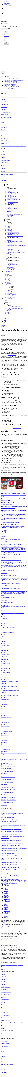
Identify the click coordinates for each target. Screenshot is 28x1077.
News (5, 320)
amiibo (8, 253)
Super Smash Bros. (5, 119)
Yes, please (9, 938)
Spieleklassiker (10, 267)
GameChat (9, 229)
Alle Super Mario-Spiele (9, 85)
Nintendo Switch (5, 102)
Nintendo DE (4, 180)
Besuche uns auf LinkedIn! (7, 174)
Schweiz (6, 917)
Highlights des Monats (12, 208)
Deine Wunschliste (11, 215)
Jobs (2, 879)
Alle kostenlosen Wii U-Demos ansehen (10, 522)
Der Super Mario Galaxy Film (14, 306)
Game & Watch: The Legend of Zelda (15, 252)
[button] (15, 184)
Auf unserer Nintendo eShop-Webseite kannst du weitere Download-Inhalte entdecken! (13, 515)
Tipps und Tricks (10, 297)
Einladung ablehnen (5, 965)
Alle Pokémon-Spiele (9, 88)
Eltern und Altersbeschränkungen (8, 877)
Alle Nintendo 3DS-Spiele (10, 84)
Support (18, 877)
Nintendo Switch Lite (12, 244)
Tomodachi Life (4, 114)
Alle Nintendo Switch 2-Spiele (11, 78)
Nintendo (3, 99)
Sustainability (22, 881)
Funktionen (9, 228)
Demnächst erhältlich (12, 196)
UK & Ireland (7, 899)
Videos (8, 282)
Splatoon (3, 122)
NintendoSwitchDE (5, 160)
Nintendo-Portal (10, 203)
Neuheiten (9, 195)
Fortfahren (8, 926)
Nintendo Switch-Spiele (12, 194)
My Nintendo (10, 310)
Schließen (3, 926)
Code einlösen (10, 216)
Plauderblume (10, 249)
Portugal (6, 892)
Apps (8, 279)
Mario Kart (3, 130)
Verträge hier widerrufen (13, 881)
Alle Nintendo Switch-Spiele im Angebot (13, 82)
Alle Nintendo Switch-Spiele (10, 81)
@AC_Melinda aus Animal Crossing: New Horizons (13, 146)
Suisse (5, 918)
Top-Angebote (10, 210)
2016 (5, 321)
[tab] (14, 875)
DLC (8, 200)
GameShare (9, 230)
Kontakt (15, 883)
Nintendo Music (10, 269)
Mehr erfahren (17, 428)
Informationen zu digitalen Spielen (15, 214)
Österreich (6, 913)
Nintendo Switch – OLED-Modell (15, 241)
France (5, 899)
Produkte (9, 281)
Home (5, 318)
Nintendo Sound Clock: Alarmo (14, 250)
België (5, 904)
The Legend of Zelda (6, 117)
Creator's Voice (10, 296)
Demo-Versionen (11, 198)
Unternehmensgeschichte (12, 254)
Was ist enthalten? (11, 263)
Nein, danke (4, 938)
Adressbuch (6, 4)
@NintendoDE (4, 135)
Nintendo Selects (12, 355)
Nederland (6, 889)
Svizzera (6, 909)
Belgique (6, 895)
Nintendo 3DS (4, 109)
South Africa (7, 900)
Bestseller (9, 211)
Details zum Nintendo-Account (11, 6)
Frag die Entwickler (11, 294)
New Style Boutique (5, 112)
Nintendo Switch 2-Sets (12, 234)
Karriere (8, 312)
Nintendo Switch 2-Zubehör (13, 233)
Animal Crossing (5, 124)
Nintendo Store (4, 104)
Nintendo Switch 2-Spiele (13, 192)
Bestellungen (7, 3)
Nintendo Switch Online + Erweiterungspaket (13, 265)
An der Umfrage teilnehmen (16, 965)
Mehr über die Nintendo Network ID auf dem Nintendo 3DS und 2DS (12, 503)
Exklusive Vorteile (11, 268)
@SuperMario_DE (5, 143)
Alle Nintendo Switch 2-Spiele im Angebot (14, 80)
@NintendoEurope (5, 140)
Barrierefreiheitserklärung (7, 883)
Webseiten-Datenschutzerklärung (11, 879)
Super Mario (3, 127)
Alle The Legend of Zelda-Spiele (11, 86)
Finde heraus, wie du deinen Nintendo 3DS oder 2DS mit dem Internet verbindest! (14, 507)
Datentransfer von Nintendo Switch (15, 236)
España (5, 884)
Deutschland (6, 896)
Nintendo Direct (10, 291)
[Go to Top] (14, 316)
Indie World (9, 293)
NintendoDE (4, 157)
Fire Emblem (4, 107)
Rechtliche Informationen (17, 880)
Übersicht (6, 1)
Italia (5, 888)
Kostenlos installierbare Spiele (14, 199)
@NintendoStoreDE (5, 138)
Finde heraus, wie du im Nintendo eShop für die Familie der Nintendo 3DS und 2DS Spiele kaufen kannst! (13, 495)
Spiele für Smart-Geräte (12, 202)
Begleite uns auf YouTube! (7, 151)
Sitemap (8, 313)
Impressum (23, 877)
